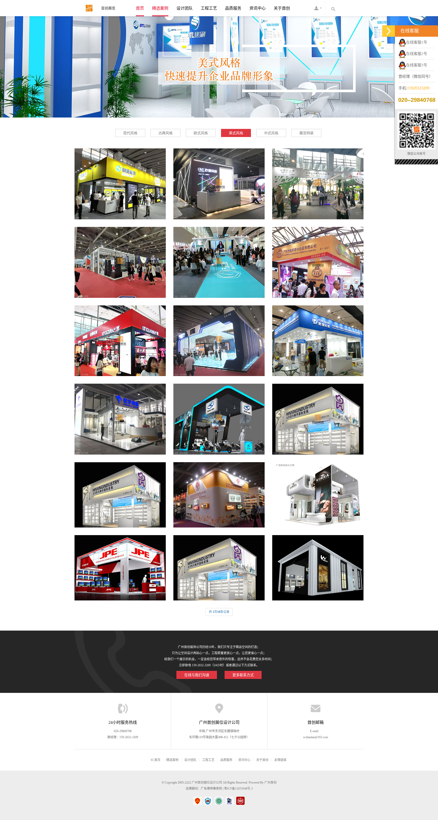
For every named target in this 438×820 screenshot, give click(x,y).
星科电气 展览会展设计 (318, 179)
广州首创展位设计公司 (207, 782)
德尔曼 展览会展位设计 (318, 414)
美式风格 (236, 133)
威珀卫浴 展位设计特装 (318, 565)
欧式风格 (201, 133)
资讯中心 (257, 8)
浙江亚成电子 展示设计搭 (120, 257)
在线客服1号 (416, 42)
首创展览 (86, 8)
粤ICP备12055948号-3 (238, 788)
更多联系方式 (243, 675)
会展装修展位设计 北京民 (219, 565)
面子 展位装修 (219, 257)
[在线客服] (388, 31)
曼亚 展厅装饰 (219, 336)
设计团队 (184, 8)
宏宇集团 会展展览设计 (120, 414)
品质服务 (233, 8)
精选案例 (160, 8)
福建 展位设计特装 (219, 492)
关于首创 (282, 8)
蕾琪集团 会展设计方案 (120, 336)
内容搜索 (333, 8)
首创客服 (317, 8)
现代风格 (130, 133)
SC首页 (155, 760)
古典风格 (165, 133)
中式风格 (271, 133)
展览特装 (306, 133)
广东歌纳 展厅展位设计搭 (318, 492)
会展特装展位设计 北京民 (120, 492)
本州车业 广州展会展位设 (219, 414)
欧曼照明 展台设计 (219, 179)
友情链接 (280, 760)
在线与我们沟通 (196, 675)
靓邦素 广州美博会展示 (318, 257)
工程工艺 (209, 8)
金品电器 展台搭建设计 (120, 565)
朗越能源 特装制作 (120, 179)
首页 (140, 8)
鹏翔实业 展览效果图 (318, 336)
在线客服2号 (416, 54)
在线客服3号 (416, 65)
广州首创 (270, 782)
